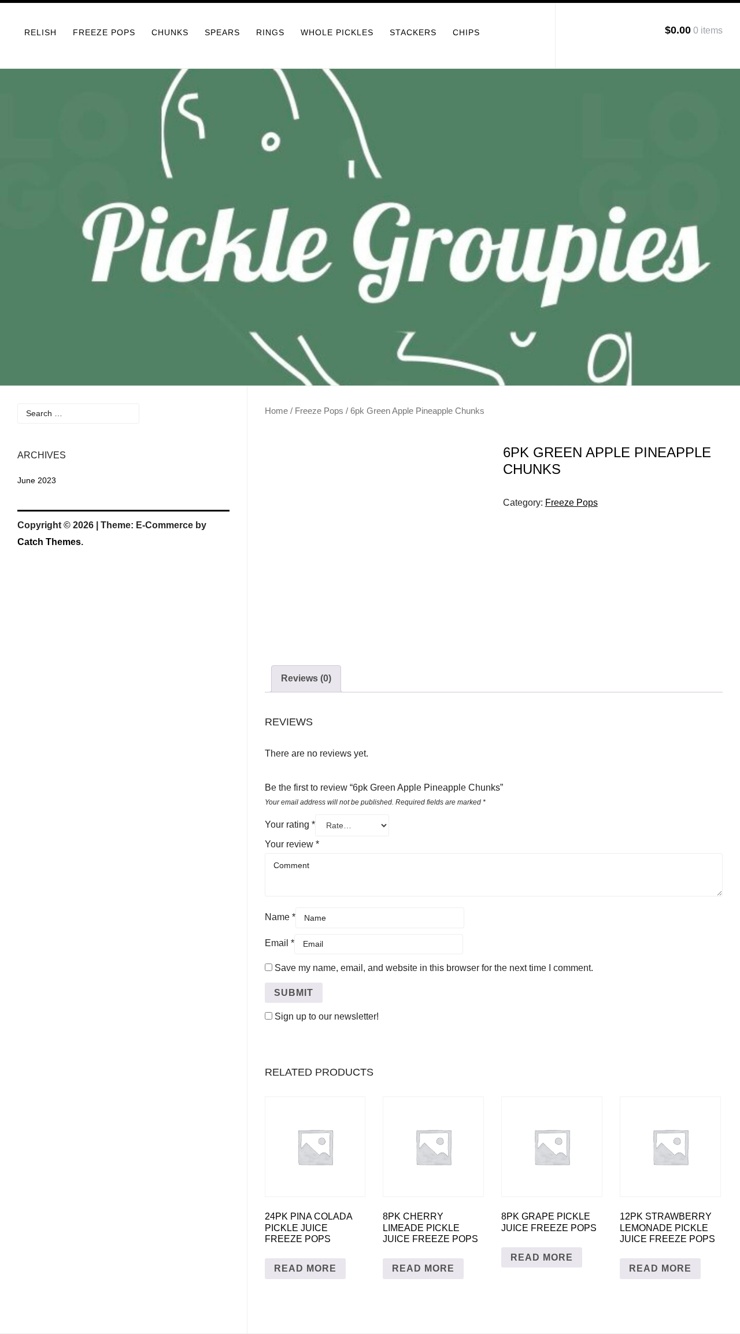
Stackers (413, 32)
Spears (222, 32)
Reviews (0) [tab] (306, 678)
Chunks (169, 32)
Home (276, 411)
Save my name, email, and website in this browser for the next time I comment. (434, 968)
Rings (270, 32)
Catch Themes (49, 542)
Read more (305, 1268)
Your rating (290, 824)
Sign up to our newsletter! (327, 1016)
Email (279, 943)
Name (280, 917)
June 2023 (36, 480)
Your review (292, 844)
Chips (466, 32)
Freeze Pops (104, 32)
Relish (40, 32)
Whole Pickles (337, 32)
